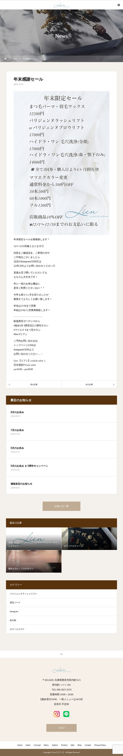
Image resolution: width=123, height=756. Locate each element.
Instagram (14, 611)
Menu (46, 745)
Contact (61, 728)
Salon (28, 745)
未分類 (13, 620)
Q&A (72, 745)
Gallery (55, 745)
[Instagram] (57, 714)
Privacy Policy (100, 745)
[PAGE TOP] (61, 654)
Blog (79, 745)
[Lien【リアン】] (61, 669)
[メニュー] (118, 4)
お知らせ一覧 (61, 506)
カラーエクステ (17, 629)
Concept (37, 745)
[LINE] (66, 714)
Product (64, 745)
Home (19, 745)
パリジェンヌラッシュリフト (23, 594)
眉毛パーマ (15, 602)
